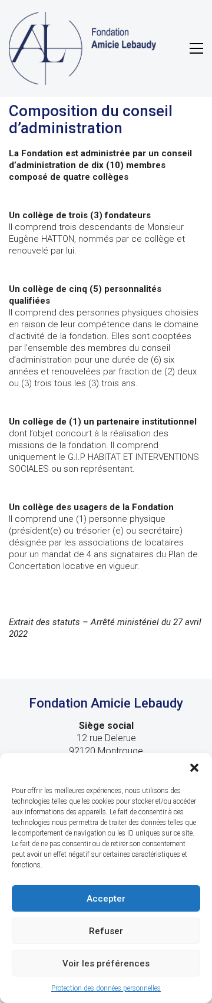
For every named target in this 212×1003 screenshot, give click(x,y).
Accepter (106, 898)
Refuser (106, 931)
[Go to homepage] (82, 48)
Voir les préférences (106, 963)
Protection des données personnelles (106, 988)
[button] (194, 768)
